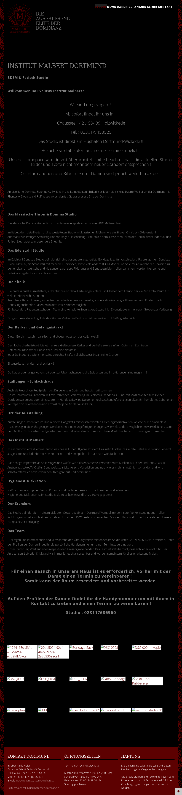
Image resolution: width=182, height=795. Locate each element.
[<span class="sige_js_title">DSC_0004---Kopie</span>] (147, 648)
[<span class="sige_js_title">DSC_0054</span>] (48, 679)
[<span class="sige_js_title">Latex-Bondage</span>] (114, 679)
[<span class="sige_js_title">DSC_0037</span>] (16, 679)
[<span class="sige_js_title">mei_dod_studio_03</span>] (116, 711)
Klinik (152, 6)
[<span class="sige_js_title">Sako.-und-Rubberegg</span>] (148, 681)
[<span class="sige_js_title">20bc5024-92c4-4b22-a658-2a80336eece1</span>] (54, 652)
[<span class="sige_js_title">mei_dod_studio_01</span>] (85, 711)
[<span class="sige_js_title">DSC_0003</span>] (110, 648)
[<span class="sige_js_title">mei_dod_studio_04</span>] (148, 711)
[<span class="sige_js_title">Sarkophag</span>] (17, 711)
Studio (100, 6)
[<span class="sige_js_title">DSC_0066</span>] (79, 679)
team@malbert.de (44, 780)
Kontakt (165, 6)
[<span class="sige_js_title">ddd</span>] (43, 711)
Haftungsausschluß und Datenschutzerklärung (33, 787)
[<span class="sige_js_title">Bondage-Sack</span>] (82, 648)
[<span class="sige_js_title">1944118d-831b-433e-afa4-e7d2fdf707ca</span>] (23, 652)
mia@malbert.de (24, 780)
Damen (122, 6)
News (111, 6)
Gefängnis (137, 6)
